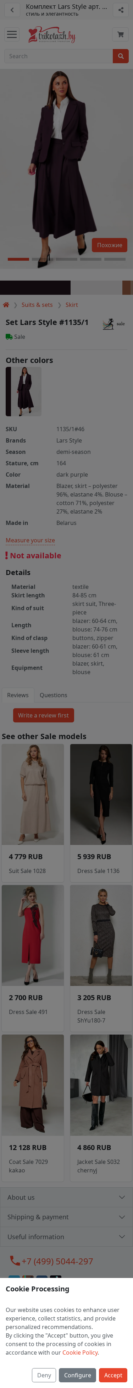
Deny (44, 1375)
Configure (77, 1375)
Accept (113, 1375)
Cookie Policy (80, 1352)
